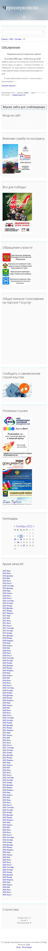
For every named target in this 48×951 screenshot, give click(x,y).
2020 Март (7, 703)
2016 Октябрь (8, 603)
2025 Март (7, 852)
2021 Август (7, 745)
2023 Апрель (7, 795)
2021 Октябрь (8, 750)
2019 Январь (7, 668)
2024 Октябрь (8, 840)
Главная (4, 39)
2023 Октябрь (8, 810)
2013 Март (7, 571)
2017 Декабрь (8, 636)
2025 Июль (7, 862)
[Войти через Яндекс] (26, 123)
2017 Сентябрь (8, 628)
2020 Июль (7, 713)
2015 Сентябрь (8, 586)
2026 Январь (7, 877)
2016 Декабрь (8, 608)
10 (15, 539)
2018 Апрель (7, 646)
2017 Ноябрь (7, 633)
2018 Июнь (7, 651)
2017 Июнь (7, 621)
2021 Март (7, 733)
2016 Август (7, 598)
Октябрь (18, 39)
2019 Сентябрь (8, 688)
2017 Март (7, 616)
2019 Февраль (8, 670)
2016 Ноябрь (7, 606)
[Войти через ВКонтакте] (22, 123)
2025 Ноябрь (7, 872)
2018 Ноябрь (7, 663)
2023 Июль (7, 802)
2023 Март (7, 792)
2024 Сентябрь (8, 837)
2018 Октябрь (8, 661)
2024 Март (7, 822)
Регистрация (27, 947)
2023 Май (6, 797)
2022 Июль (7, 773)
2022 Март (7, 763)
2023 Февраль (8, 790)
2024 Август (7, 835)
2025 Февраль (8, 850)
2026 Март (7, 882)
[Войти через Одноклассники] (31, 123)
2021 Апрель (7, 735)
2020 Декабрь (8, 725)
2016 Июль (7, 596)
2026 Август (7, 895)
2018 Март (7, 643)
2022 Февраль (8, 760)
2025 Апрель (7, 855)
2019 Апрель (7, 675)
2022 (11, 39)
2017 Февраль (8, 613)
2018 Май (6, 648)
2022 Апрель (7, 765)
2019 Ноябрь (7, 693)
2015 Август (7, 583)
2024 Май (6, 827)
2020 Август (7, 715)
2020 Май (6, 708)
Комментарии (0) (18, 95)
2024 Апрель (7, 825)
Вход (18, 947)
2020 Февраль (8, 700)
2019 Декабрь (8, 695)
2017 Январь (7, 611)
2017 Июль (7, 623)
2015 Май (6, 578)
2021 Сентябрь (8, 748)
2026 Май (6, 887)
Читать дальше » (9, 86)
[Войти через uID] (17, 123)
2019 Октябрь (8, 690)
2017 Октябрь (8, 631)
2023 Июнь (7, 800)
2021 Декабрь (8, 755)
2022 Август (7, 775)
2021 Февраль (8, 730)
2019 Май (6, 678)
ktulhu (26, 93)
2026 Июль (7, 892)
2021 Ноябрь (7, 753)
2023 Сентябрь (8, 807)
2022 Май (6, 768)
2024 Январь (7, 817)
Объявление (11, 47)
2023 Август (7, 805)
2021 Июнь (7, 740)
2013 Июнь (7, 573)
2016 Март (7, 591)
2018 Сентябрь (8, 658)
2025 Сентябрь (8, 867)
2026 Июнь (7, 890)
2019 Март (7, 673)
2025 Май (6, 857)
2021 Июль (7, 743)
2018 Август (7, 656)
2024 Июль (7, 832)
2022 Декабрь (8, 785)
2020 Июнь (7, 710)
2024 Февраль (8, 820)
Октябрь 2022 (24, 526)
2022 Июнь (7, 770)
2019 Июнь (7, 680)
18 (18, 542)
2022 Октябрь (8, 780)
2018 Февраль (8, 641)
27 (24, 546)
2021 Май (6, 738)
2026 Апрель (7, 885)
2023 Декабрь (8, 815)
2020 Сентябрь (8, 718)
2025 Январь (7, 847)
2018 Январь (7, 638)
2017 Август (7, 626)
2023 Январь (7, 787)
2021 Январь (7, 728)
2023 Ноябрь (7, 812)
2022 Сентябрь (8, 778)
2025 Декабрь (8, 875)
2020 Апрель (7, 705)
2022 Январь (7, 758)
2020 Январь (7, 698)
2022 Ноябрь (7, 783)
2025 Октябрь (8, 870)
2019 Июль (7, 683)
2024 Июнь (7, 830)
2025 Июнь (7, 860)
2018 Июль (7, 653)
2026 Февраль (8, 880)
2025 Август (7, 865)
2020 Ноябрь (7, 723)
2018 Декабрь (8, 665)
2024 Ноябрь (7, 842)
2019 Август (7, 685)
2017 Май (6, 618)
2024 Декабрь (8, 845)
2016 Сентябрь (8, 601)
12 (21, 539)
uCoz (28, 945)
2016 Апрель (7, 593)
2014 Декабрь (8, 576)
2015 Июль (7, 581)
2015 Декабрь (8, 588)
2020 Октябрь (8, 720)
